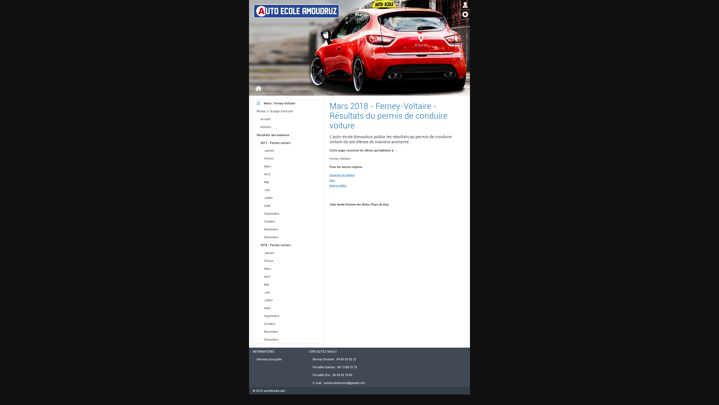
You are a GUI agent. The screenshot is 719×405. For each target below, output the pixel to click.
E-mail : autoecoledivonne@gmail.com (339, 383)
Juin (267, 190)
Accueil (265, 119)
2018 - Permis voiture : (276, 245)
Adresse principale (269, 359)
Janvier (269, 150)
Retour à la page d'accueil (275, 111)
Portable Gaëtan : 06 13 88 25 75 (335, 367)
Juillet (268, 198)
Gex (332, 180)
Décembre (271, 237)
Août (267, 206)
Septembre (271, 213)
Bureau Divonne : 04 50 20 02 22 (334, 359)
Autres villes (338, 186)
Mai (266, 182)
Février (269, 158)
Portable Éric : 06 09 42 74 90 (332, 375)
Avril (267, 174)
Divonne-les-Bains (342, 175)
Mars (267, 166)
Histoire (265, 127)
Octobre (269, 221)
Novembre (271, 229)
